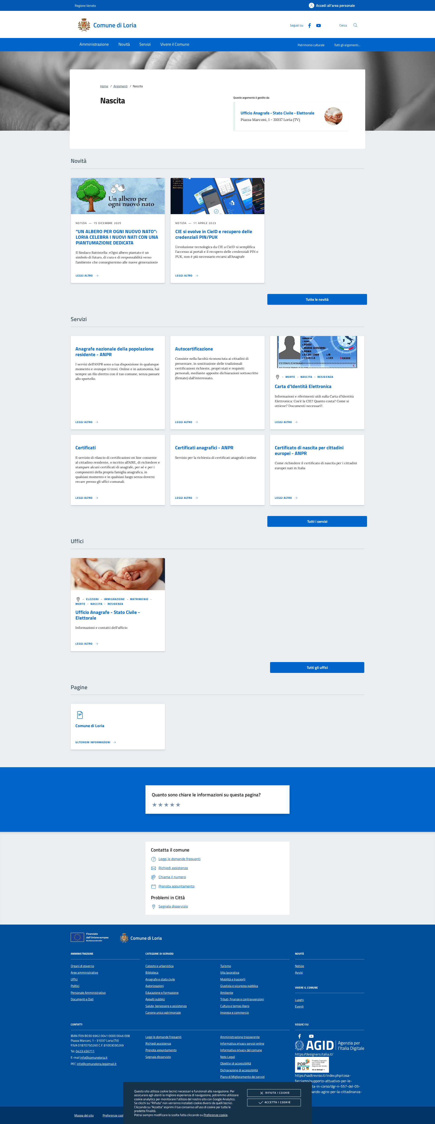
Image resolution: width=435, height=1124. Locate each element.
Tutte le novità (317, 299)
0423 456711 (85, 1051)
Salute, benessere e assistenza (166, 1005)
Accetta (278, 1102)
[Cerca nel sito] (355, 25)
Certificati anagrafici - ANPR (204, 447)
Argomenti (121, 86)
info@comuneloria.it (93, 1057)
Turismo (225, 965)
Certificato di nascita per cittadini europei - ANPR (309, 450)
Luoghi (299, 999)
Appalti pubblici (155, 999)
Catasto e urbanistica (159, 965)
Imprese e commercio (234, 1012)
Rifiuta (277, 1093)
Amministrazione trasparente (240, 1036)
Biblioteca (151, 972)
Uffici (74, 979)
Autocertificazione (194, 348)
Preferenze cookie (215, 1114)
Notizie (299, 965)
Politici (75, 985)
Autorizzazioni (154, 985)
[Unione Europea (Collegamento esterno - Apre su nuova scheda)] (91, 938)
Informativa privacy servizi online (242, 1043)
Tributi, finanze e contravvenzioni (242, 999)
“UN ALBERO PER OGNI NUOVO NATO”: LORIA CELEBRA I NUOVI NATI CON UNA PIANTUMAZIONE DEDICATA (117, 237)
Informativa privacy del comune (241, 1050)
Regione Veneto (85, 5)
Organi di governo (82, 965)
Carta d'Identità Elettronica (303, 386)
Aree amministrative (84, 972)
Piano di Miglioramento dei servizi (242, 1076)
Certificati (85, 447)
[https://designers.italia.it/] (329, 1045)
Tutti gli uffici (317, 667)
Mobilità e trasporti (232, 979)
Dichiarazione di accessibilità (239, 1070)
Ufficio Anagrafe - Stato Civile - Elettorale (277, 113)
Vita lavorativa (229, 972)
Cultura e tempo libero (234, 1005)
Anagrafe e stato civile (160, 979)
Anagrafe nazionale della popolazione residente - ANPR (114, 351)
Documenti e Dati (82, 999)
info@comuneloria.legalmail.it (96, 1063)
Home (104, 86)
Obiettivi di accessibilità (235, 1063)
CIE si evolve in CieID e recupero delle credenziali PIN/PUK (213, 234)
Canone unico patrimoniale (163, 1012)
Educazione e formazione (162, 992)
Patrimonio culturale (311, 45)
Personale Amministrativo (88, 992)
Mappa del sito (84, 1115)
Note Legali (227, 1056)
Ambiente (226, 992)
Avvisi (299, 972)
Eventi (299, 1006)
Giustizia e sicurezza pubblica (239, 985)
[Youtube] (316, 25)
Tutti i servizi (317, 521)
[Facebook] (307, 25)
